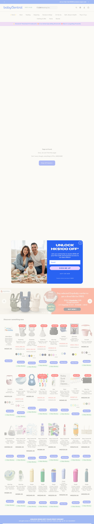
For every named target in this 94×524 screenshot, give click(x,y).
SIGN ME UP (65, 268)
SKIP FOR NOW (65, 273)
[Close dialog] (80, 242)
